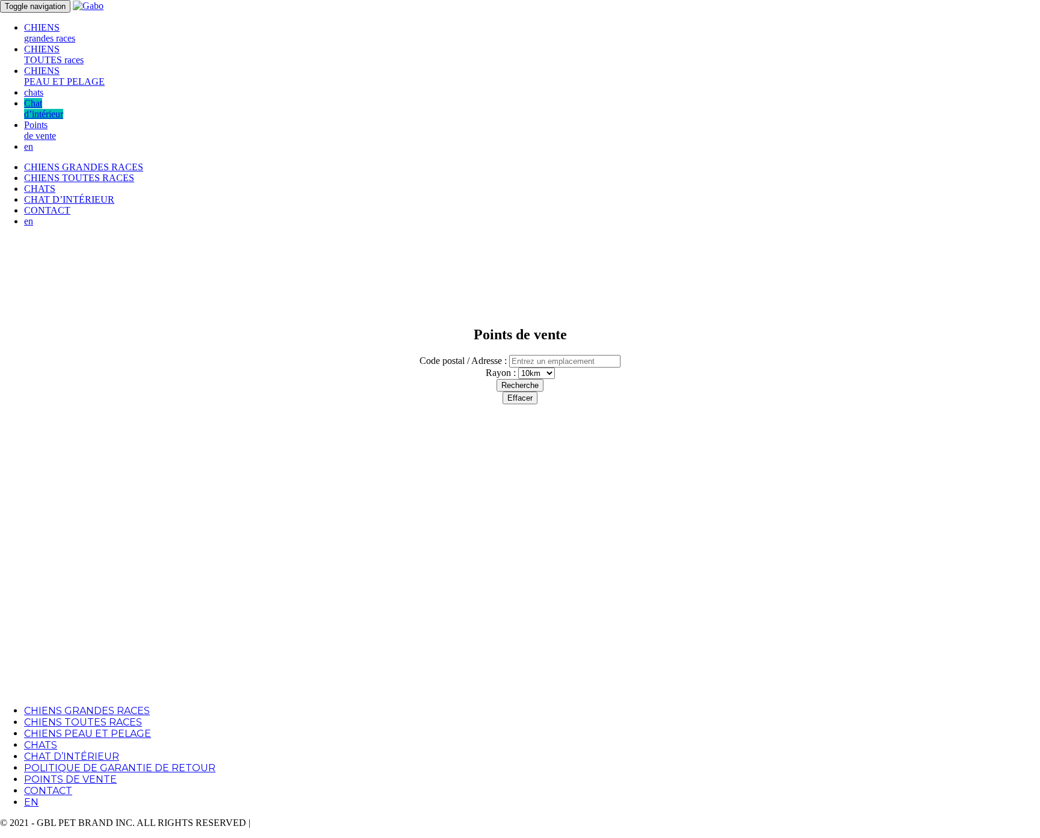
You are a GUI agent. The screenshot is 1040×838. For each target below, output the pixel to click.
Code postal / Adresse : (463, 361)
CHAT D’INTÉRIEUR (69, 199)
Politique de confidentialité (303, 823)
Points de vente (40, 130)
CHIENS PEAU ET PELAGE (64, 76)
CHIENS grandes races (49, 32)
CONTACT (47, 210)
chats (33, 92)
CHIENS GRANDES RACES (83, 167)
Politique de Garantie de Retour (119, 768)
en (28, 146)
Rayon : (502, 373)
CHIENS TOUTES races (54, 54)
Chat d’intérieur (43, 108)
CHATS (39, 188)
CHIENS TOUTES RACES (79, 178)
